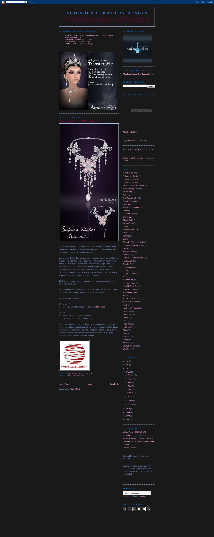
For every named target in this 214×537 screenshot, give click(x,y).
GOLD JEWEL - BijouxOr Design (77, 42)
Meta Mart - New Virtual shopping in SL (138, 438)
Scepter (126, 336)
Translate (142, 497)
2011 (128, 372)
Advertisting (127, 192)
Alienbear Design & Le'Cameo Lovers (138, 74)
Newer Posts (64, 384)
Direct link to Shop (130, 132)
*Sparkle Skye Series (131, 189)
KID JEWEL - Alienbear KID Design (78, 40)
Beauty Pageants (130, 201)
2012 (128, 368)
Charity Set (71, 375)
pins (124, 321)
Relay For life (128, 327)
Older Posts (114, 384)
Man (125, 277)
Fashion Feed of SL (130, 447)
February (131, 404)
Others (125, 318)
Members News (129, 283)
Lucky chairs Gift (129, 274)
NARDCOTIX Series (131, 302)
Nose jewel (127, 311)
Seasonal (127, 343)
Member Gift (128, 280)
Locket (125, 270)
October (131, 375)
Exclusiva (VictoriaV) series (134, 242)
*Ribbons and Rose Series (133, 186)
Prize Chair (127, 324)
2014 (128, 361)
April (130, 397)
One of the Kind (129, 314)
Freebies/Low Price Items (133, 245)
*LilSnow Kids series (131, 182)
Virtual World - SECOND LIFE (134, 432)
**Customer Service (131, 176)
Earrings (126, 236)
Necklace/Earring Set (131, 308)
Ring (125, 330)
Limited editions (129, 267)
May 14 (130, 393)
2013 (128, 365)
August (131, 379)
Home (89, 384)
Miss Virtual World (130, 292)
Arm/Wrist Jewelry (130, 198)
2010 (128, 409)
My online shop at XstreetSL (134, 435)
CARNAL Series (129, 214)
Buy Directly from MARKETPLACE (136, 141)
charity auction (129, 217)
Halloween (127, 255)
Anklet (125, 195)
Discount (126, 233)
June (130, 386)
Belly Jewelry (128, 204)
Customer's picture (130, 229)
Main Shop (100, 307)
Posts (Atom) (75, 389)
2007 (128, 420)
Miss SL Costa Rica (130, 286)
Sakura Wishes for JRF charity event (80, 121)
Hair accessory (129, 252)
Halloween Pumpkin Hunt (133, 258)
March (130, 401)
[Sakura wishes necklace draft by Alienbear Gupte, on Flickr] (89, 241)
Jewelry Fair (128, 264)
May (130, 389)
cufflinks (126, 226)
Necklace (81, 375)
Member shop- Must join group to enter (138, 149)
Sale (125, 333)
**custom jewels (129, 173)
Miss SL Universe (130, 289)
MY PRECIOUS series (131, 299)
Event (125, 239)
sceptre (126, 340)
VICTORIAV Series (130, 346)
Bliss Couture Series (131, 208)
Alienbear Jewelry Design (107, 13)
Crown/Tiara (128, 223)
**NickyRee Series (130, 179)
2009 (128, 412)
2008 (128, 416)
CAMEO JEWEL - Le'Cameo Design (79, 44)
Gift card (126, 248)
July (129, 382)
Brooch (126, 211)
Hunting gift (127, 261)
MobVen (126, 296)
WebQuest (127, 349)
